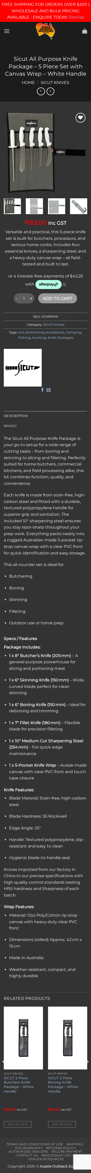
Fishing (24, 338)
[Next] (79, 153)
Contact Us (27, 1155)
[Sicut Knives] (23, 368)
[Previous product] (50, 91)
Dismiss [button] (76, 17)
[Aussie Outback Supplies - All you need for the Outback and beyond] (45, 31)
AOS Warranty (29, 1148)
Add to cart (57, 298)
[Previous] (11, 153)
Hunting (39, 338)
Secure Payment (66, 1151)
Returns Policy (61, 1148)
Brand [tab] (10, 426)
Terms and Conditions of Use (35, 1144)
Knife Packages (60, 338)
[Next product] (41, 91)
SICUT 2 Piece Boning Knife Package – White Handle (63, 1084)
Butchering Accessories (45, 332)
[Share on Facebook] (42, 390)
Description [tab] (16, 416)
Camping (73, 332)
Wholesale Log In (58, 1155)
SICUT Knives (55, 82)
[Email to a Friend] (49, 390)
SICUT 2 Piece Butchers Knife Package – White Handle (19, 1084)
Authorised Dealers (28, 1151)
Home (28, 82)
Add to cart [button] (18, 1124)
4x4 (21, 332)
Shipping (74, 1144)
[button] (7, 31)
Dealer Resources (46, 1159)
